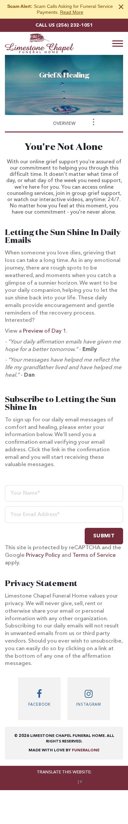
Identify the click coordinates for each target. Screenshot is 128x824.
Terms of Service (94, 555)
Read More (71, 12)
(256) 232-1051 (74, 25)
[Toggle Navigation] (93, 122)
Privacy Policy (43, 555)
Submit (104, 536)
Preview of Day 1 (44, 331)
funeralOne (85, 750)
